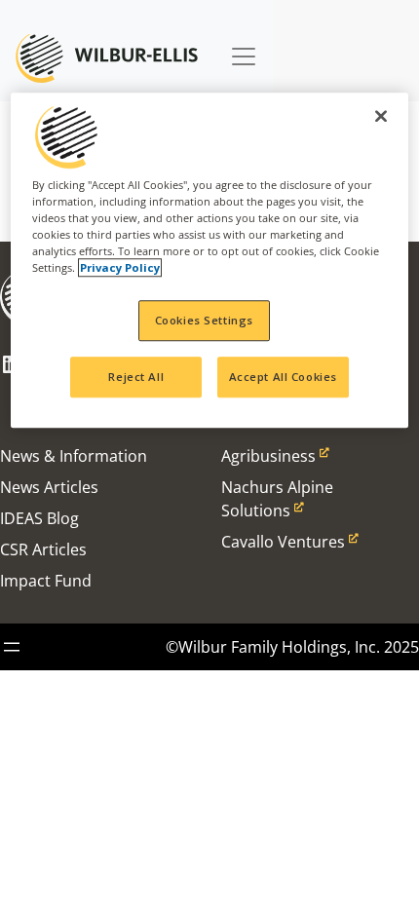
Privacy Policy (120, 267)
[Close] (381, 116)
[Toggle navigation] (243, 47)
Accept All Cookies (283, 376)
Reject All (136, 376)
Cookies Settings (204, 320)
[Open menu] (11, 647)
